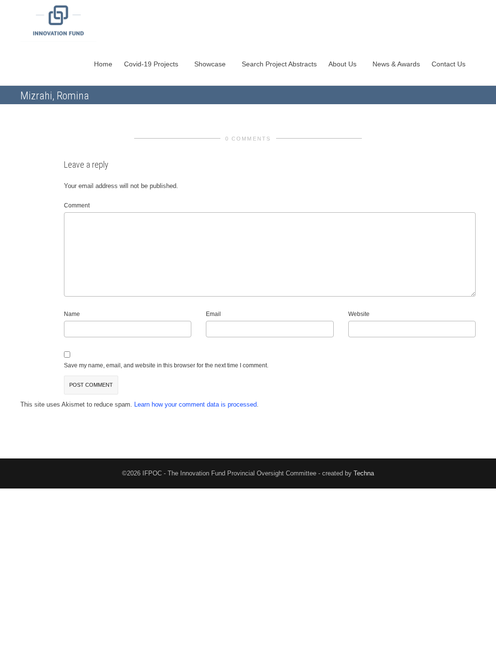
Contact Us (449, 64)
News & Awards (396, 64)
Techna (364, 473)
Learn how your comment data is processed (195, 404)
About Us (343, 64)
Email (213, 314)
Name (72, 314)
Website (359, 314)
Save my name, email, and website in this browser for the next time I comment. (166, 365)
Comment (77, 205)
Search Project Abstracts (279, 64)
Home (103, 64)
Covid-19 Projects (152, 64)
